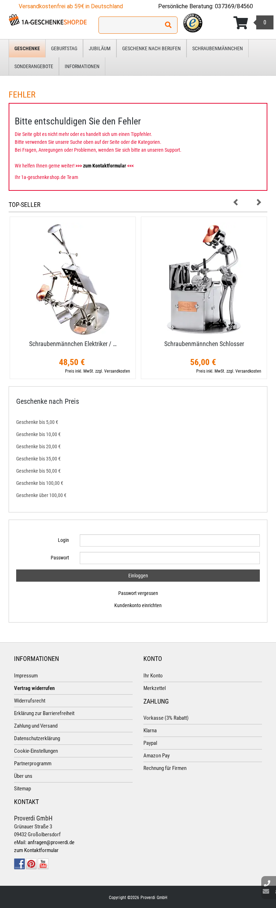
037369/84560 (234, 6)
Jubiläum (100, 48)
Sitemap (22, 788)
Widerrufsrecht (29, 700)
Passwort (60, 558)
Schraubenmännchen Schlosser (204, 343)
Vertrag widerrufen (34, 688)
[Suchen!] (168, 25)
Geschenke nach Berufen (151, 48)
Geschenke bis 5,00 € (37, 422)
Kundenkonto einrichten (138, 605)
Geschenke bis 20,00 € (38, 446)
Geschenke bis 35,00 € (38, 459)
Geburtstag (64, 48)
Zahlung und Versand (36, 726)
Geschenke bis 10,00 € (38, 434)
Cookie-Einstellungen (36, 751)
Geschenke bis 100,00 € (39, 483)
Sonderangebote (33, 66)
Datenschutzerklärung (37, 738)
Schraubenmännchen (217, 48)
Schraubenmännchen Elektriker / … (73, 343)
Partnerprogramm (32, 763)
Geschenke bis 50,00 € (38, 471)
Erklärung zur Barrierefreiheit (44, 713)
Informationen (82, 66)
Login (63, 540)
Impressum (26, 675)
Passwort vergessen (138, 593)
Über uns (23, 776)
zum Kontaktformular (104, 166)
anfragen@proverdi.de (51, 842)
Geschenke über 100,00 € (41, 495)
